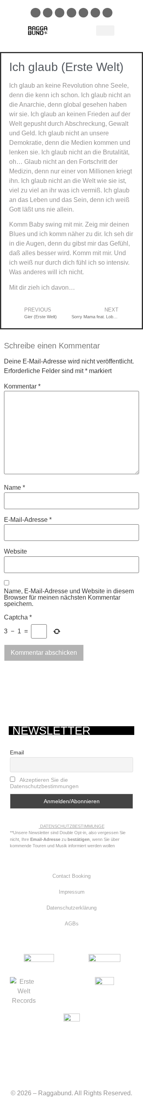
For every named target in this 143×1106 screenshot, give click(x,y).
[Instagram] (47, 12)
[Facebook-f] (35, 12)
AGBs (72, 924)
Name (14, 488)
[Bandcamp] (95, 12)
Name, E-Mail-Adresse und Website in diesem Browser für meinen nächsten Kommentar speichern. (69, 597)
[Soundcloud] (71, 12)
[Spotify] (59, 12)
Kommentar (22, 386)
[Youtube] (83, 12)
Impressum (72, 892)
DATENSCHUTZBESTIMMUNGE (72, 826)
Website (15, 551)
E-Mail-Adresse (28, 520)
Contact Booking (71, 876)
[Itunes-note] (107, 12)
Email (17, 752)
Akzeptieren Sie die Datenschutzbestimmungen (44, 783)
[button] (105, 30)
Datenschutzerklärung (71, 908)
